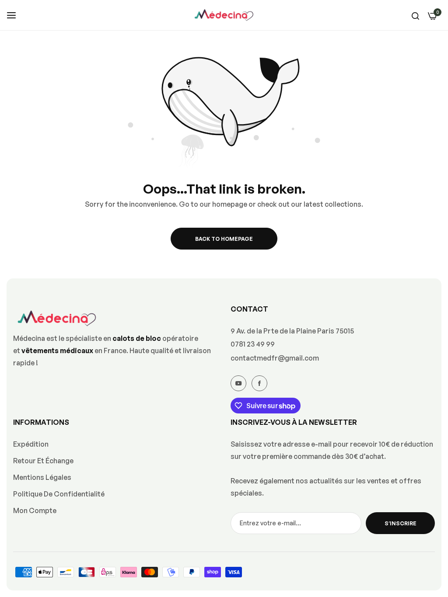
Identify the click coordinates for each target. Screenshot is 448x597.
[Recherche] (415, 15)
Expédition (31, 444)
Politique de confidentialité (59, 493)
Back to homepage (224, 239)
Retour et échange (43, 460)
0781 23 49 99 (253, 344)
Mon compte (34, 510)
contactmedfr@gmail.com (275, 358)
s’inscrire (400, 523)
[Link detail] (238, 383)
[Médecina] (224, 15)
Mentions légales (42, 477)
